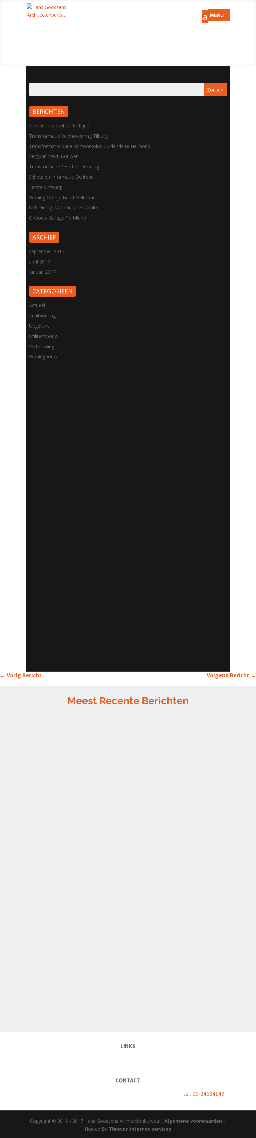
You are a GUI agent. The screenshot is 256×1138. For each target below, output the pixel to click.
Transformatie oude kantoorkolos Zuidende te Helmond (89, 146)
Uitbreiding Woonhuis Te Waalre (63, 207)
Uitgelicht (39, 326)
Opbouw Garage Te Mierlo (57, 218)
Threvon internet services (140, 1129)
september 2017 (46, 251)
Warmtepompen (66, 1059)
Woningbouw (43, 356)
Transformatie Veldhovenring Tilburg (68, 136)
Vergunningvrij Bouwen (54, 156)
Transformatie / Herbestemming (64, 166)
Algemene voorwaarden (193, 1121)
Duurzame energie (110, 1059)
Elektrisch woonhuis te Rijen (59, 125)
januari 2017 (42, 272)
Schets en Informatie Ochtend (61, 177)
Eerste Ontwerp (46, 187)
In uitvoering (42, 315)
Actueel (37, 305)
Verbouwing (41, 346)
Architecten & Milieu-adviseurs (172, 1059)
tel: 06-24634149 (203, 1093)
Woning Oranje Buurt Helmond (62, 197)
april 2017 (39, 261)
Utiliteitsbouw (43, 336)
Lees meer (210, 792)
